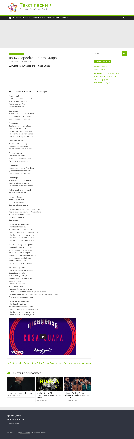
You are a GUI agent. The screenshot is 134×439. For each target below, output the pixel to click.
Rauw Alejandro (28, 61)
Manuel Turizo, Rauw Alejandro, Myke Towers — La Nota (77, 395)
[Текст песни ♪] (9, 18)
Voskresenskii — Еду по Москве (105, 76)
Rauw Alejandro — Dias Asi (20, 393)
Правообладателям (14, 416)
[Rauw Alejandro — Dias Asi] (21, 378)
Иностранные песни (21, 18)
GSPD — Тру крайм (101, 80)
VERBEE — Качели (100, 67)
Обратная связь (13, 423)
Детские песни (53, 18)
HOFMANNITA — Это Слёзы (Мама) (107, 73)
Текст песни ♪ (36, 5)
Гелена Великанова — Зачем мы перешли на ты (67, 363)
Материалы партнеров (15, 419)
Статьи (65, 18)
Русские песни (39, 18)
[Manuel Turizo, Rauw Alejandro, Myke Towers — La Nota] (77, 378)
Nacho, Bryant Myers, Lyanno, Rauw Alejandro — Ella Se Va (49, 395)
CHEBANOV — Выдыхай (102, 83)
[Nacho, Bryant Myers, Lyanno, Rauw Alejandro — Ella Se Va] (49, 378)
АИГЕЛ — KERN (99, 70)
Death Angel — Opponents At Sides (24, 363)
